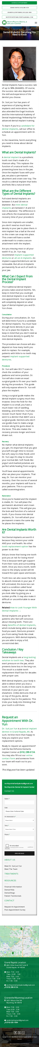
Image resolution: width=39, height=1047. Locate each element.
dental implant (11, 157)
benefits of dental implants (22, 625)
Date (6, 808)
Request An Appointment (14, 907)
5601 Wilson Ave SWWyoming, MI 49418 (14, 1001)
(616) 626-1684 (12, 1022)
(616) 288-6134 (12, 987)
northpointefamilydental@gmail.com (19, 17)
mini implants (15, 222)
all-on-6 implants (23, 257)
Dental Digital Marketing (15, 1043)
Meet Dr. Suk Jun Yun (13, 866)
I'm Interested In (10, 817)
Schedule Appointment (20, 3)
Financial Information (13, 887)
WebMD (19, 88)
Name (7, 799)
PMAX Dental (26, 1043)
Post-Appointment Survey (14, 910)
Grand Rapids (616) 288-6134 (19, 7)
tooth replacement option (15, 546)
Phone (7, 834)
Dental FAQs (9, 890)
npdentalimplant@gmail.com (17, 1020)
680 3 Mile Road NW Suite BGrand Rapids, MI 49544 (17, 966)
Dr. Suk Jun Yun (10, 728)
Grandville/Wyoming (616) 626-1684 (19, 12)
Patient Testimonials (12, 896)
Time (6, 825)
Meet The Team (10, 869)
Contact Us (9, 791)
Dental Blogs (9, 893)
